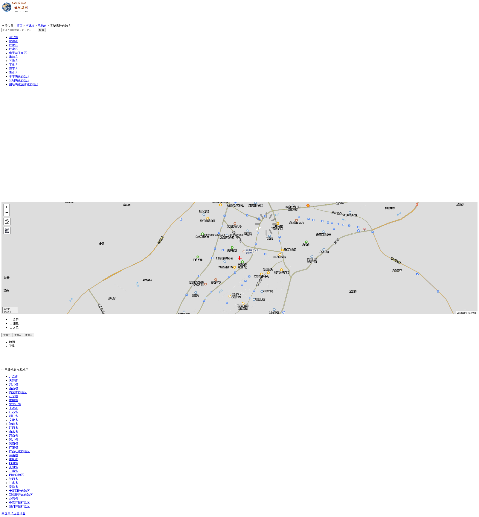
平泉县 (13, 64)
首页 (19, 25)
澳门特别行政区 (19, 506)
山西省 (13, 388)
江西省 (13, 427)
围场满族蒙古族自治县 (24, 84)
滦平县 (13, 68)
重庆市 (13, 459)
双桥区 (13, 45)
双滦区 (13, 49)
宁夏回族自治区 (19, 490)
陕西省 (13, 478)
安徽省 (13, 419)
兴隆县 (13, 60)
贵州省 (13, 467)
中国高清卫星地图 (13, 513)
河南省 (13, 435)
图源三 (28, 334)
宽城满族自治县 (19, 80)
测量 (16, 323)
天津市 (13, 380)
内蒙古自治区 (18, 392)
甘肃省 (13, 482)
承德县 (13, 56)
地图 (12, 342)
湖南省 (13, 443)
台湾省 (13, 498)
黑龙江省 (15, 404)
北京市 (13, 376)
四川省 (13, 463)
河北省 (30, 25)
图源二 (17, 334)
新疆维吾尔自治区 (21, 494)
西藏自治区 (16, 475)
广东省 (13, 447)
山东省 (13, 431)
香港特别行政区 (19, 502)
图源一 (6, 334)
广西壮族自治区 (19, 451)
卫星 (12, 345)
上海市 (13, 408)
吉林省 (13, 400)
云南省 (13, 471)
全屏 (16, 319)
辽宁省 (13, 396)
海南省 (13, 455)
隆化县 (13, 72)
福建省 (13, 423)
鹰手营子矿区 (18, 53)
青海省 (13, 486)
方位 (16, 327)
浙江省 (13, 416)
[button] (6, 207)
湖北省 (13, 439)
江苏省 (13, 412)
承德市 (42, 25)
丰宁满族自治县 (19, 76)
